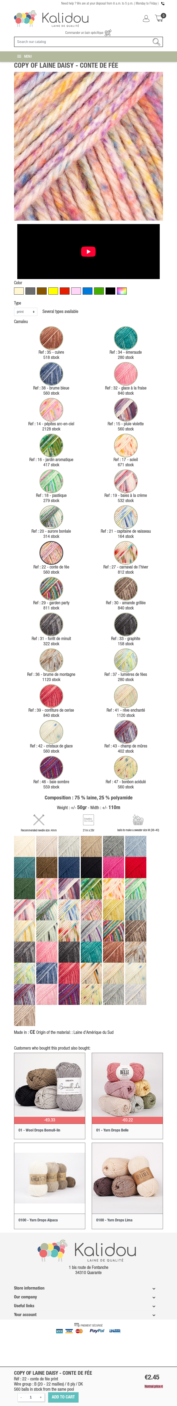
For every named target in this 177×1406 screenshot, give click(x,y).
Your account (25, 1315)
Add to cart (63, 1397)
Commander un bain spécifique (84, 33)
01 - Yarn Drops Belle (112, 1130)
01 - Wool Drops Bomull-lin (39, 1130)
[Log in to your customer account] (146, 18)
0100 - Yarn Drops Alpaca (38, 1220)
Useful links (24, 1306)
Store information (29, 1288)
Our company (25, 1297)
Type (17, 303)
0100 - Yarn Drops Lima (114, 1220)
